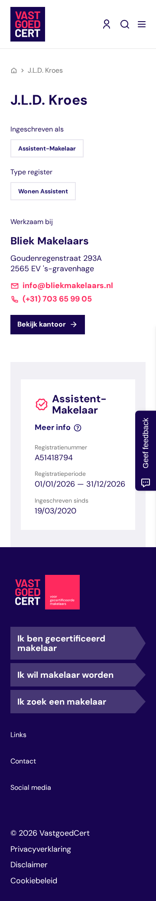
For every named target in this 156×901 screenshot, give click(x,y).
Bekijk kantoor (41, 324)
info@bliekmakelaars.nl (68, 286)
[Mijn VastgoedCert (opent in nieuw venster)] (106, 24)
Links (18, 735)
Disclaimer (29, 864)
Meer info (53, 428)
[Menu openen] (142, 24)
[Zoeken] (125, 24)
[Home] (13, 70)
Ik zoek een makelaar (61, 701)
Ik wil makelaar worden (65, 674)
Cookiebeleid (33, 880)
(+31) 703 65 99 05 (57, 299)
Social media (30, 787)
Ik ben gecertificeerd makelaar (61, 643)
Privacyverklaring (40, 849)
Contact (23, 761)
